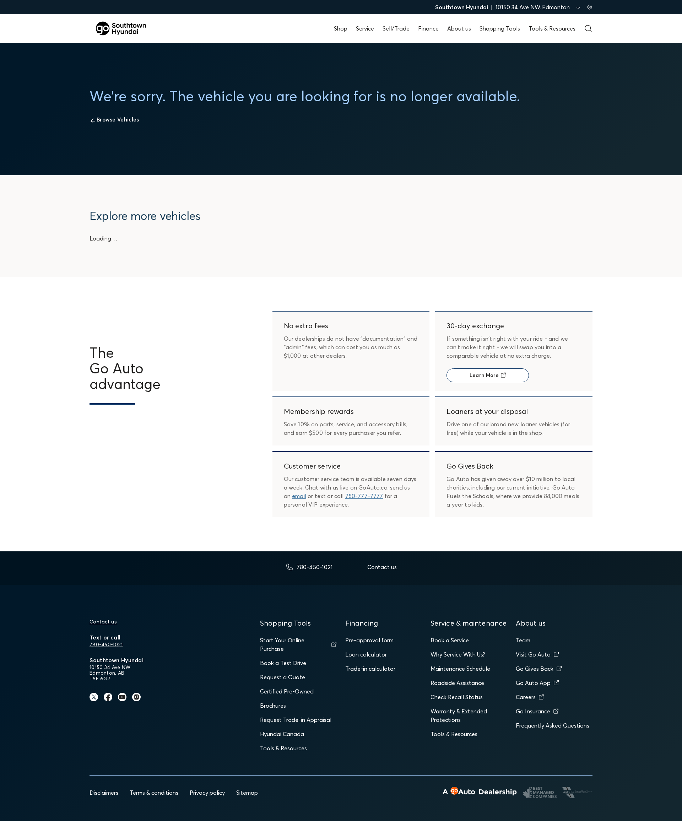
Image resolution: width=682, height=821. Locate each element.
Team (523, 640)
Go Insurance (533, 711)
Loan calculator (366, 654)
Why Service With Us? (458, 654)
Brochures (273, 705)
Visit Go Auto (533, 654)
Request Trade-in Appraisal (295, 719)
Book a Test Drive (283, 662)
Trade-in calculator (370, 668)
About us (459, 28)
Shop (340, 28)
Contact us (103, 622)
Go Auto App (533, 682)
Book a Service (450, 640)
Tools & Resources (552, 28)
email (299, 495)
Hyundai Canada (282, 734)
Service (365, 28)
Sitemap (247, 792)
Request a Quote (282, 677)
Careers (526, 697)
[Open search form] (588, 28)
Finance (428, 28)
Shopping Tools (500, 28)
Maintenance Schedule (460, 668)
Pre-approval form (369, 640)
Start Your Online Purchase (282, 644)
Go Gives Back (534, 668)
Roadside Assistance (457, 682)
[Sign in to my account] (589, 7)
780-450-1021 (106, 644)
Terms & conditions (154, 792)
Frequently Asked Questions (552, 725)
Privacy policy (207, 792)
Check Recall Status (457, 697)
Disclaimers (104, 792)
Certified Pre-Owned (287, 691)
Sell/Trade (396, 28)
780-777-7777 (364, 495)
